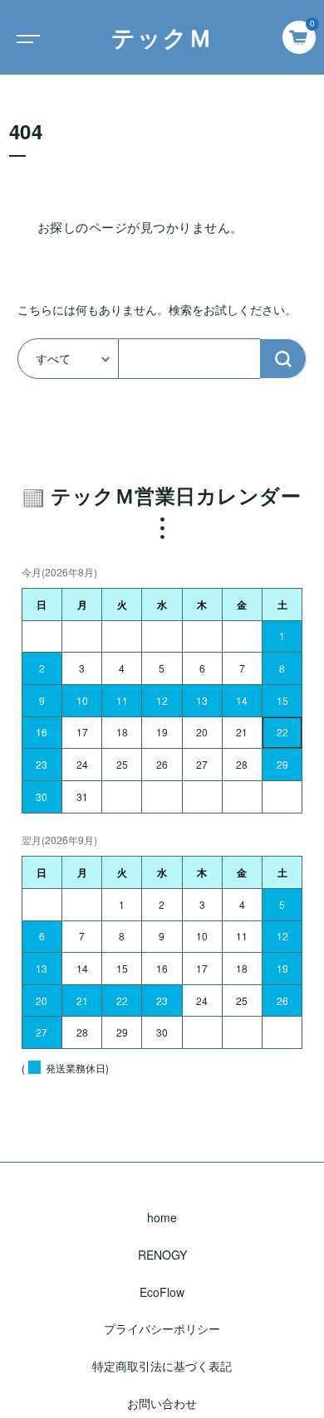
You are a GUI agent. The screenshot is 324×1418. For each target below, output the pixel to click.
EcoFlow (162, 1292)
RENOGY (162, 1254)
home (162, 1217)
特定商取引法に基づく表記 (162, 1365)
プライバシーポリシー (162, 1328)
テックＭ (162, 37)
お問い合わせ (162, 1403)
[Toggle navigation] (25, 37)
